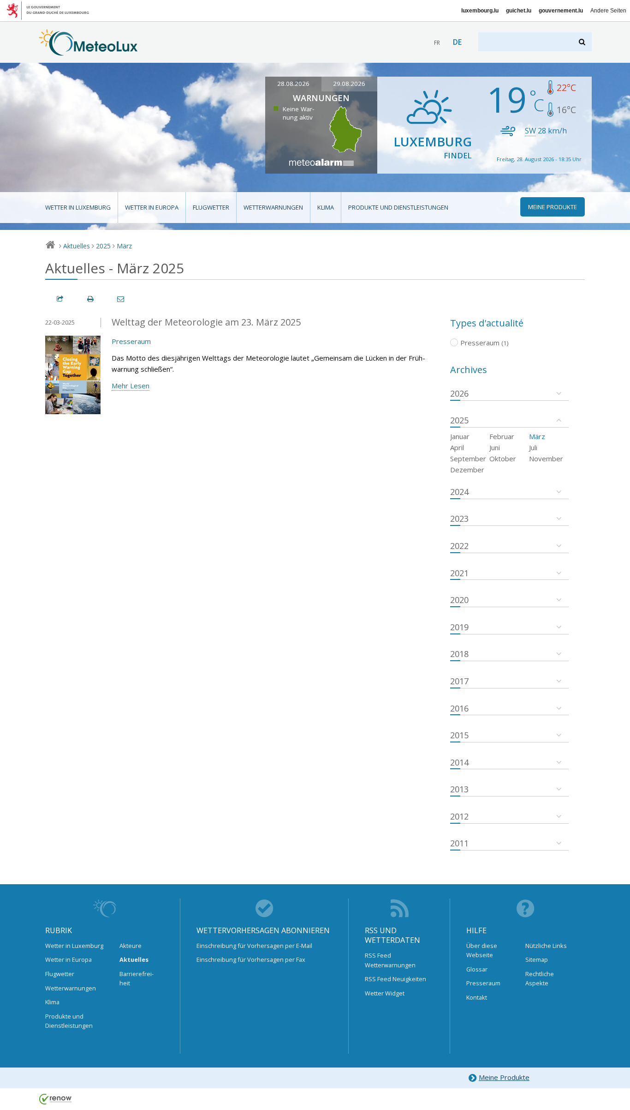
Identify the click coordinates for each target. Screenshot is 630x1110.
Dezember (467, 469)
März (124, 245)
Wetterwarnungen (273, 207)
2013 (459, 789)
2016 (459, 708)
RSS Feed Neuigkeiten (395, 979)
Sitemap (536, 959)
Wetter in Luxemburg (78, 207)
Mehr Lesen (130, 385)
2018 (459, 653)
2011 (459, 843)
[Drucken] (91, 299)
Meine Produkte (504, 1077)
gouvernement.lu (561, 10)
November (546, 458)
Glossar (476, 969)
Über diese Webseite (481, 950)
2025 (103, 245)
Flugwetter (211, 207)
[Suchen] (583, 41)
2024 (459, 491)
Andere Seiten (608, 10)
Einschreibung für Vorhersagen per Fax (250, 959)
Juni (494, 447)
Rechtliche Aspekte (539, 978)
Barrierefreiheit (136, 978)
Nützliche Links (546, 945)
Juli (533, 447)
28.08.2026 (293, 83)
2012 (459, 816)
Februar (501, 436)
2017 (459, 681)
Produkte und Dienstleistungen (398, 207)
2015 (459, 735)
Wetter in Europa (151, 207)
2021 (459, 573)
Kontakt (476, 997)
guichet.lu (518, 10)
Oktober (502, 458)
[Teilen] (60, 299)
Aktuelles (76, 245)
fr (437, 43)
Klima (325, 207)
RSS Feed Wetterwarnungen (390, 960)
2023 (459, 518)
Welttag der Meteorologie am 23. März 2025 (206, 322)
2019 (459, 627)
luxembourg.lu (480, 10)
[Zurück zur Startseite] (88, 51)
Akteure (130, 945)
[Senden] (121, 299)
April (457, 447)
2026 (459, 393)
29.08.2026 (349, 83)
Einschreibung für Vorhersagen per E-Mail (254, 945)
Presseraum (131, 341)
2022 (459, 545)
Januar (460, 436)
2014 (459, 762)
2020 (459, 599)
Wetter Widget (384, 993)
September (468, 458)
